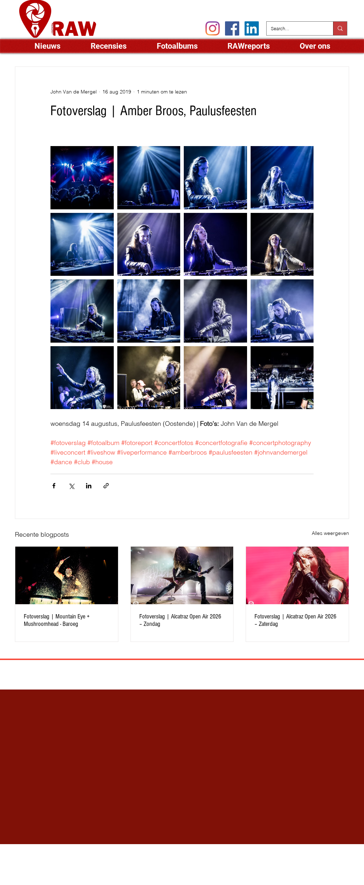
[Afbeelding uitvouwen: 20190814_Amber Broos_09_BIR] (215, 177)
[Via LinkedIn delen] (88, 485)
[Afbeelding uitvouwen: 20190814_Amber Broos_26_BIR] (82, 177)
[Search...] (340, 28)
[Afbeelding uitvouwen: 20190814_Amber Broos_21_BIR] (215, 311)
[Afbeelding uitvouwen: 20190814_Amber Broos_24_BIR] (82, 377)
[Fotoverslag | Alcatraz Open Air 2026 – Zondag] (182, 575)
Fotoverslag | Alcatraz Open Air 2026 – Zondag (180, 620)
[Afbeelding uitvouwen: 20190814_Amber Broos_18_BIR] (282, 311)
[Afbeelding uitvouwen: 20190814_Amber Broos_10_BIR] (149, 244)
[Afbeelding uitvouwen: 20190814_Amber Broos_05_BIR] (149, 177)
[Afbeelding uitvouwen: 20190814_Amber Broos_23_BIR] (149, 377)
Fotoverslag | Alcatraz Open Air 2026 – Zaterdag (295, 620)
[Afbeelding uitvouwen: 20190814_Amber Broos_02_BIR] (282, 177)
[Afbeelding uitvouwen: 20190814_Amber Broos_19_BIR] (215, 377)
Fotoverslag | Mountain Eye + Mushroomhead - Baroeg (57, 620)
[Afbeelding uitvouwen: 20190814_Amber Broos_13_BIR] (282, 244)
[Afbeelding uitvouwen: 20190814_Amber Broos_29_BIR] (282, 377)
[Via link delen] (106, 485)
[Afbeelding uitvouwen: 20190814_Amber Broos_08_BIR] (82, 244)
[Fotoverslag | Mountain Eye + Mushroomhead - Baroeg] (66, 575)
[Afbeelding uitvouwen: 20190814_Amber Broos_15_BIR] (82, 311)
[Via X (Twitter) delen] (71, 485)
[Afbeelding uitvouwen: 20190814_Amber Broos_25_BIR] (149, 311)
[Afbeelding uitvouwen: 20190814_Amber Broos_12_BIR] (215, 244)
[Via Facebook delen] (53, 485)
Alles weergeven (330, 533)
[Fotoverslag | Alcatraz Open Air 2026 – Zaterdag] (297, 575)
